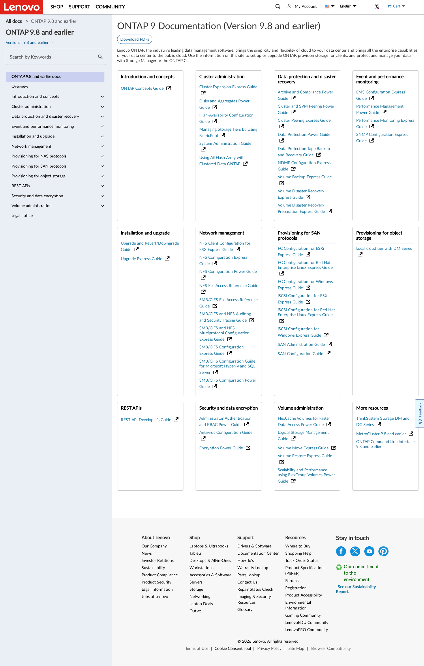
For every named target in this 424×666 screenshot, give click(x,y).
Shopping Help (298, 553)
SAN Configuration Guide (301, 354)
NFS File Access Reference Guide (228, 286)
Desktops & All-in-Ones (210, 561)
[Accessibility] (364, 6)
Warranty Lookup (252, 568)
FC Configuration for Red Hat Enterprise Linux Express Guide (305, 265)
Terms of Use (196, 649)
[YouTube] (369, 553)
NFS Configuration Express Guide (223, 261)
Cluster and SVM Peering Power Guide (306, 109)
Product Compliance (160, 575)
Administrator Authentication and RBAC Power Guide (225, 422)
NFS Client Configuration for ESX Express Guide (224, 246)
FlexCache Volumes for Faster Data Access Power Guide (304, 422)
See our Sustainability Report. (356, 589)
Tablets (196, 553)
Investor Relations (158, 561)
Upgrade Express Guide (142, 259)
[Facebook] (341, 553)
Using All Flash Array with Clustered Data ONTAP (222, 161)
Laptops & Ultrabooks (209, 546)
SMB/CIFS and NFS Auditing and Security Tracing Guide (225, 317)
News (147, 553)
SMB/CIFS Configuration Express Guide (221, 350)
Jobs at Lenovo (155, 597)
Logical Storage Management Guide (303, 436)
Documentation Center (258, 553)
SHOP (56, 7)
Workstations (201, 568)
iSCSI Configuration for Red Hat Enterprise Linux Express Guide (306, 312)
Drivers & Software (254, 546)
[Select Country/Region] (330, 6)
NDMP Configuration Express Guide (304, 166)
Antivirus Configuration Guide (225, 433)
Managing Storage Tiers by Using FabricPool (228, 132)
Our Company (154, 546)
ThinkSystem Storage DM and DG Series (383, 422)
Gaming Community (303, 616)
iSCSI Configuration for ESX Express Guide (302, 299)
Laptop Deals (201, 604)
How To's (245, 561)
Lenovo (258, 641)
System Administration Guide (225, 144)
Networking (200, 597)
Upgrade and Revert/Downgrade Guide (150, 246)
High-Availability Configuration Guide (226, 118)
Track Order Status (301, 561)
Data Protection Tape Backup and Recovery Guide (304, 152)
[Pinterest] (383, 553)
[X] (355, 553)
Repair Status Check (255, 590)
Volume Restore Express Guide (305, 456)
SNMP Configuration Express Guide (382, 138)
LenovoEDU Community (306, 623)
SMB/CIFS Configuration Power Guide (227, 383)
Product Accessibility (303, 595)
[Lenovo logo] (21, 7)
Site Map (296, 649)
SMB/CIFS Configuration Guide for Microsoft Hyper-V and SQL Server (227, 367)
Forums (292, 581)
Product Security (156, 582)
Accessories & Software (210, 575)
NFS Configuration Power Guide (228, 272)
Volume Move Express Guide (304, 448)
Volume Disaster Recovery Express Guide (301, 194)
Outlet (195, 611)
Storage (196, 590)
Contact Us (247, 582)
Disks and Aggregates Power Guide (224, 104)
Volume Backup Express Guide (305, 177)
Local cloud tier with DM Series (384, 249)
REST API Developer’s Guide (146, 420)
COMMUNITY (110, 7)
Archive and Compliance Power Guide (305, 95)
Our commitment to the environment (361, 573)
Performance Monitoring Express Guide (385, 124)
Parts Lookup (248, 575)
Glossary (244, 610)
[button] (277, 6)
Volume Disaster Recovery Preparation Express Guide (302, 208)
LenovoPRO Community (306, 630)
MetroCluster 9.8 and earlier (381, 434)
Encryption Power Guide (221, 448)
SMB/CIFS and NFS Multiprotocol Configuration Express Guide (224, 334)
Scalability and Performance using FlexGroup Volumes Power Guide (306, 475)
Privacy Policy (269, 649)
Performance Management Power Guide (380, 109)
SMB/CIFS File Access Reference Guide (228, 303)
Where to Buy (297, 546)
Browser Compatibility (331, 649)
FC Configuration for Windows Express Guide (305, 285)
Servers (196, 582)
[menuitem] (55, 77)
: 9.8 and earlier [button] (28, 43)
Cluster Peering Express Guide (304, 121)
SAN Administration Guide (302, 345)
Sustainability (153, 568)
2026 (246, 641)
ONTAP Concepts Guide (143, 89)
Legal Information (157, 590)
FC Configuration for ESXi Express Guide (301, 252)
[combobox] (56, 57)
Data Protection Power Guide (304, 135)
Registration (296, 588)
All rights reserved (283, 641)
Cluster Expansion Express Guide (228, 87)
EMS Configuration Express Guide (380, 95)
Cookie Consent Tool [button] (233, 649)
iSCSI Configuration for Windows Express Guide (300, 332)
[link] (14, 21)
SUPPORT (79, 7)
